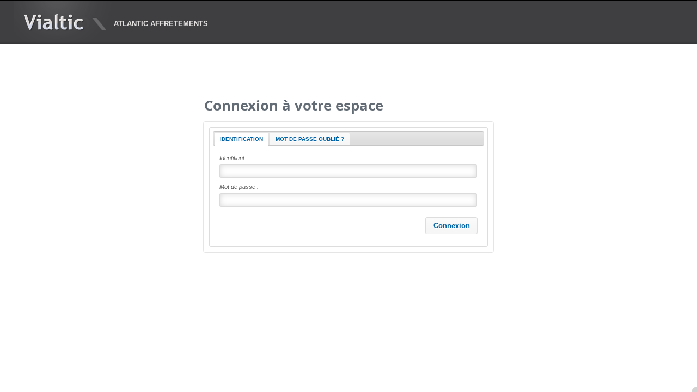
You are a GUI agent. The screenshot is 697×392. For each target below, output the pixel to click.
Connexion (451, 226)
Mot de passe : (239, 186)
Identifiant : (233, 158)
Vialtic (53, 22)
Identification (241, 139)
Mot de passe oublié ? (310, 139)
